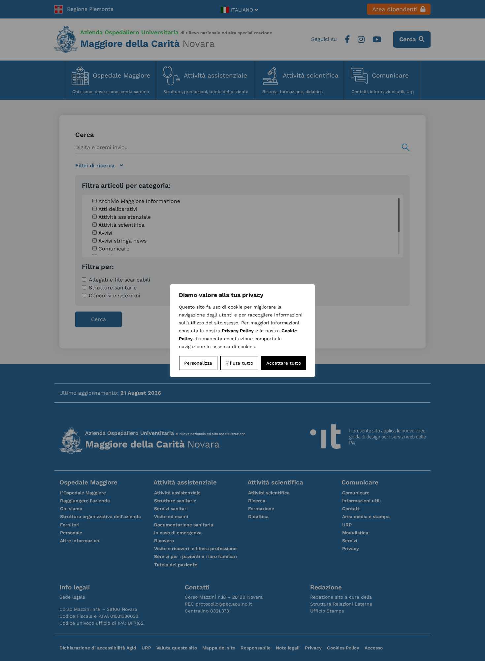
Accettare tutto (283, 363)
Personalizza (198, 363)
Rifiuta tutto (239, 363)
